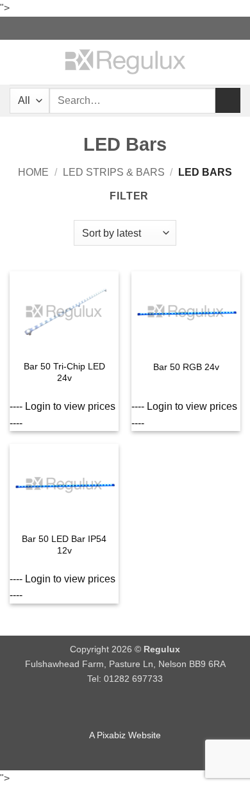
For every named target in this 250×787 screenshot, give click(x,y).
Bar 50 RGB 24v (186, 367)
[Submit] (227, 100)
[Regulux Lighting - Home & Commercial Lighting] (125, 62)
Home (33, 172)
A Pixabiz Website (125, 735)
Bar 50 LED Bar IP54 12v (64, 544)
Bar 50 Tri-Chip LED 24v (64, 372)
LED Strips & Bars (114, 172)
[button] (17, 62)
